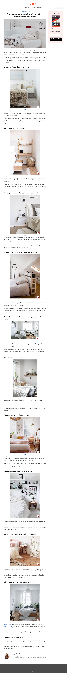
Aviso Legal (43, 669)
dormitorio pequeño (8, 626)
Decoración (27, 7)
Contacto (40, 669)
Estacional (36, 669)
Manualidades (32, 669)
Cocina (29, 669)
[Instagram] (3, 1)
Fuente (25, 109)
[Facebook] (4, 1)
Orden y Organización (37, 7)
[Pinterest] (1, 1)
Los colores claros (7, 624)
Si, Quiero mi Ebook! (55, 39)
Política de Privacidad (49, 669)
